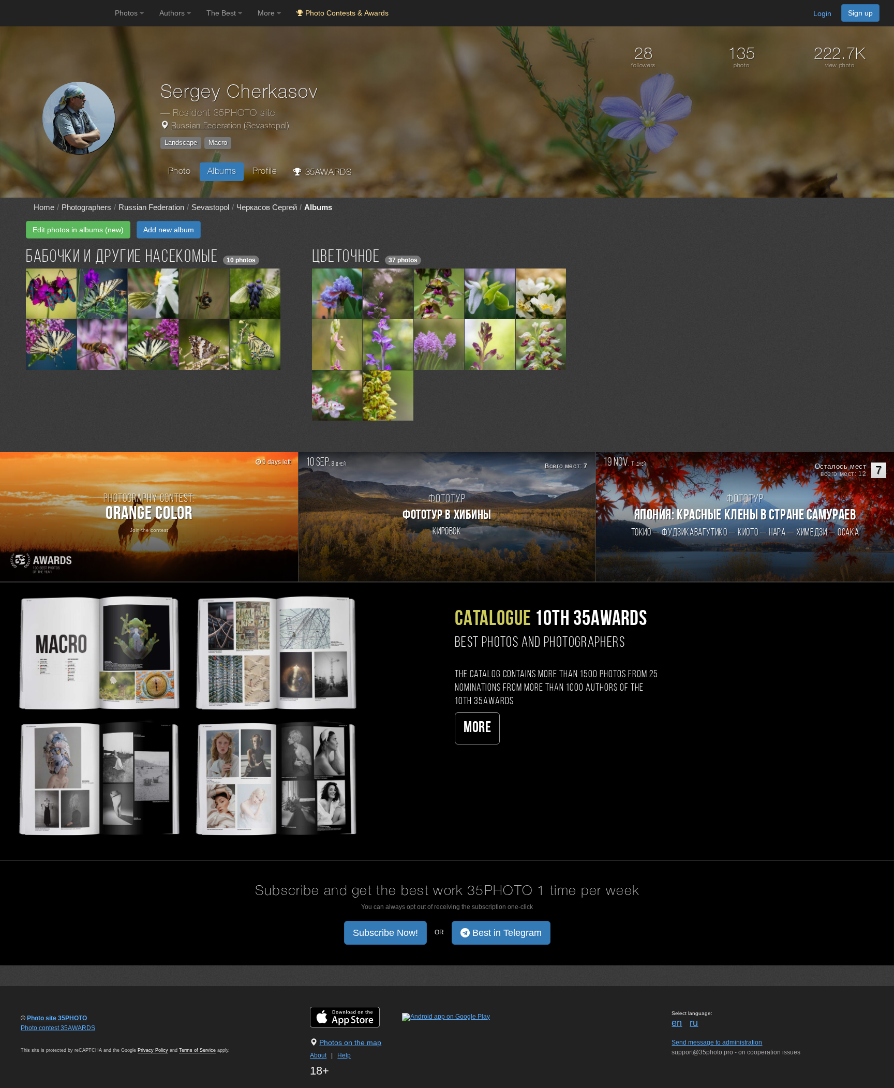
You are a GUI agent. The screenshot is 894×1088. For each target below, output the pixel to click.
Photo (179, 171)
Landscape (181, 142)
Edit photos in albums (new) (78, 230)
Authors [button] (173, 13)
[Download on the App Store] (355, 1016)
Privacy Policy (153, 1050)
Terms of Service (197, 1050)
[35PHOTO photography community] (56, 13)
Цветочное (346, 257)
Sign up (860, 13)
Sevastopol (266, 126)
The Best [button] (222, 13)
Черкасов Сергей (266, 207)
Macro (217, 142)
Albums (221, 171)
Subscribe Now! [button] (385, 933)
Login (822, 13)
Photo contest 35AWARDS (58, 1028)
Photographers (86, 207)
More (477, 728)
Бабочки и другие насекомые (122, 257)
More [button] (267, 13)
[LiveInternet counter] (43, 1037)
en (677, 1023)
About (318, 1055)
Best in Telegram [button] (506, 933)
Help (344, 1055)
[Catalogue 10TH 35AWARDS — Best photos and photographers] (186, 714)
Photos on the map (350, 1042)
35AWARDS (327, 172)
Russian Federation (206, 126)
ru (694, 1023)
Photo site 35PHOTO (57, 1018)
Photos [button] (127, 13)
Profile (264, 171)
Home (44, 207)
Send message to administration (717, 1042)
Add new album (168, 230)
